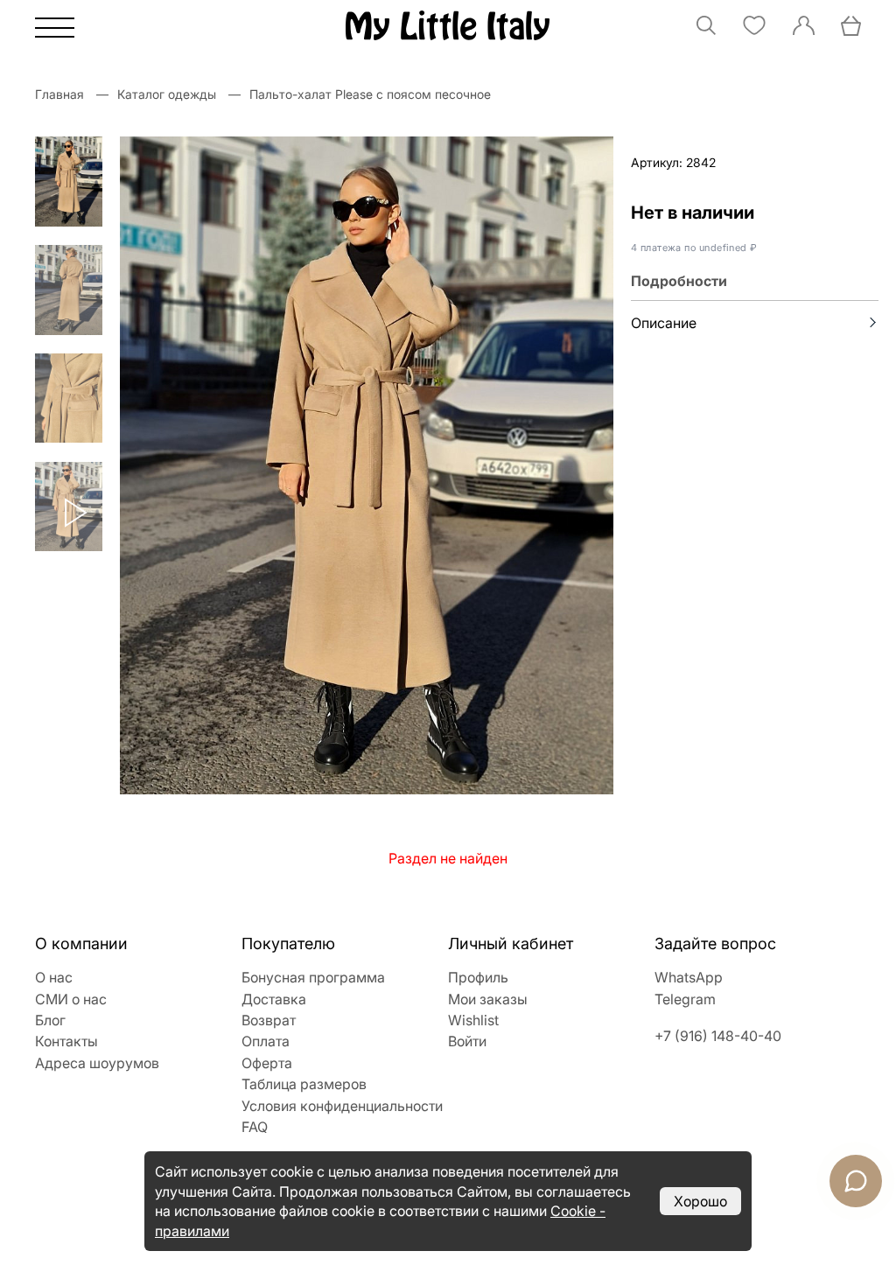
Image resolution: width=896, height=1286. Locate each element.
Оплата (266, 1041)
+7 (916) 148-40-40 (717, 1036)
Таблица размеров (304, 1084)
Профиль (478, 977)
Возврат (269, 1020)
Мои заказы (488, 999)
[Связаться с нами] (856, 1181)
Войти (467, 1041)
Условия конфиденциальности (342, 1106)
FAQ (255, 1127)
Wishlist (473, 1020)
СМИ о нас (71, 999)
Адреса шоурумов (97, 1063)
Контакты (66, 1041)
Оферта (267, 1063)
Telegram (685, 999)
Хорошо (700, 1201)
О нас (54, 977)
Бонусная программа (313, 977)
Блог (50, 1020)
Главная (59, 94)
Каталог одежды (166, 94)
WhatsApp (688, 977)
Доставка (274, 999)
